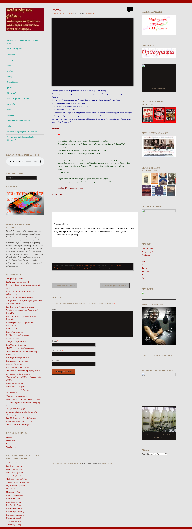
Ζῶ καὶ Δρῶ (11, 93)
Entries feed (10, 441)
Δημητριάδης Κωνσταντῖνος (16, 476)
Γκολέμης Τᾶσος (148, 249)
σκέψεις (72, 268)
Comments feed (11, 444)
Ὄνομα (55, 341)
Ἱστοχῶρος (55, 360)
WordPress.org (11, 447)
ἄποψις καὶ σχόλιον (14, 49)
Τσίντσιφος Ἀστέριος (13, 521)
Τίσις (144, 262)
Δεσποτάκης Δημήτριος (14, 473)
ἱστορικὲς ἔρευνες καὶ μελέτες (18, 98)
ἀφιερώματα (11, 60)
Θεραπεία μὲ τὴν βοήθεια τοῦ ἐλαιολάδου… (23, 132)
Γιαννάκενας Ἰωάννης (14, 466)
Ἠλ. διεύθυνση (57, 351)
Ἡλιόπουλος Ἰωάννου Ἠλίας (16, 479)
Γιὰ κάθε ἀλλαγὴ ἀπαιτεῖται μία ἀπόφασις (21, 418)
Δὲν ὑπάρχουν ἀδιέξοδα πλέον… (18, 374)
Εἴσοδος (9, 437)
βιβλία (9, 65)
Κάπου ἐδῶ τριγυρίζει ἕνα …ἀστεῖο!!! (20, 421)
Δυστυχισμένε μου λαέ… (15, 364)
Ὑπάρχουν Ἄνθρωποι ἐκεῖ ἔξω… (18, 342)
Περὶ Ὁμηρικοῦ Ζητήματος (16, 345)
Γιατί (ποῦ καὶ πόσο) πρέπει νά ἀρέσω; (20, 307)
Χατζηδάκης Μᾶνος (13, 502)
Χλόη (144, 275)
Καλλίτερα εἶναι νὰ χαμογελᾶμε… (18, 358)
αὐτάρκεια (11, 54)
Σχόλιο (55, 309)
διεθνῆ (9, 76)
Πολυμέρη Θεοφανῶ (13, 518)
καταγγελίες (11, 104)
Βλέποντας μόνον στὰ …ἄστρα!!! (18, 367)
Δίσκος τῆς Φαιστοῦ (13, 338)
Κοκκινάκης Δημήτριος (14, 508)
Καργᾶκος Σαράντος (13, 505)
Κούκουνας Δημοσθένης (15, 512)
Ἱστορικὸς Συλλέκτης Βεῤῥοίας (17, 482)
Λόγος (9, 109)
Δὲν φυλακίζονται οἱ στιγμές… (17, 383)
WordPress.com (107, 463)
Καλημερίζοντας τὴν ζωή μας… (17, 361)
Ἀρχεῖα (144, 454)
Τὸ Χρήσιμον (146, 265)
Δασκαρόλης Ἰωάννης (14, 469)
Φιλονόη (90, 13)
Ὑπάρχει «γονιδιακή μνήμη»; (16, 396)
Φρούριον (145, 271)
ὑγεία (9, 126)
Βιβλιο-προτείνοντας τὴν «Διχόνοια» (19, 297)
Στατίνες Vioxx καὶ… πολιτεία (64, 285)
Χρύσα (144, 278)
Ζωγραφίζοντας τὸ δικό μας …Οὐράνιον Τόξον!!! (24, 399)
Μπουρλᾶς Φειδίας (13, 492)
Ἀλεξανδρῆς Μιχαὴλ (13, 463)
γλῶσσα (10, 71)
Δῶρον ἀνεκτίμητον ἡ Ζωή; (16, 386)
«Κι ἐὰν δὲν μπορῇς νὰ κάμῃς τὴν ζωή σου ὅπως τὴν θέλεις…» (116, 285)
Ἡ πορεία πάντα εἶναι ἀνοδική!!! (17, 424)
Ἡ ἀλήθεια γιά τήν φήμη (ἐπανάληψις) (20, 348)
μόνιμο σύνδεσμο (90, 268)
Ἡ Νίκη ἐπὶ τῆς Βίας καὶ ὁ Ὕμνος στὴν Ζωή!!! (23, 371)
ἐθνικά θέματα (12, 82)
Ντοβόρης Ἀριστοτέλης (14, 495)
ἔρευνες (9, 87)
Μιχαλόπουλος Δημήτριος (15, 486)
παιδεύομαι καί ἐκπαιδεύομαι (18, 121)
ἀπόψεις (112, 265)
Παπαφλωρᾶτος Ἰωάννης (15, 515)
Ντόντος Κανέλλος (13, 499)
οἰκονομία (10, 115)
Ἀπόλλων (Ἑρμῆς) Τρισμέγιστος (18, 335)
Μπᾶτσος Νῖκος (12, 489)
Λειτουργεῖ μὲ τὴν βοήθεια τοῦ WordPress (67, 463)
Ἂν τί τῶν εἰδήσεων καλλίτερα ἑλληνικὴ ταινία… (22, 41)
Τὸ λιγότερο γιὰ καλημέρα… (16, 409)
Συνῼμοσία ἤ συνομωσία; (15, 279)
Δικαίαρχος (146, 255)
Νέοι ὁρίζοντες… (12, 329)
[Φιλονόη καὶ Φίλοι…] (25, 32)
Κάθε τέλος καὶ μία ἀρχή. (15, 332)
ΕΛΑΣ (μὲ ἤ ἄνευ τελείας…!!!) (17, 282)
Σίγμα (144, 258)
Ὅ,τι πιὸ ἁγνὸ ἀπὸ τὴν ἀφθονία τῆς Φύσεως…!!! (20, 138)
